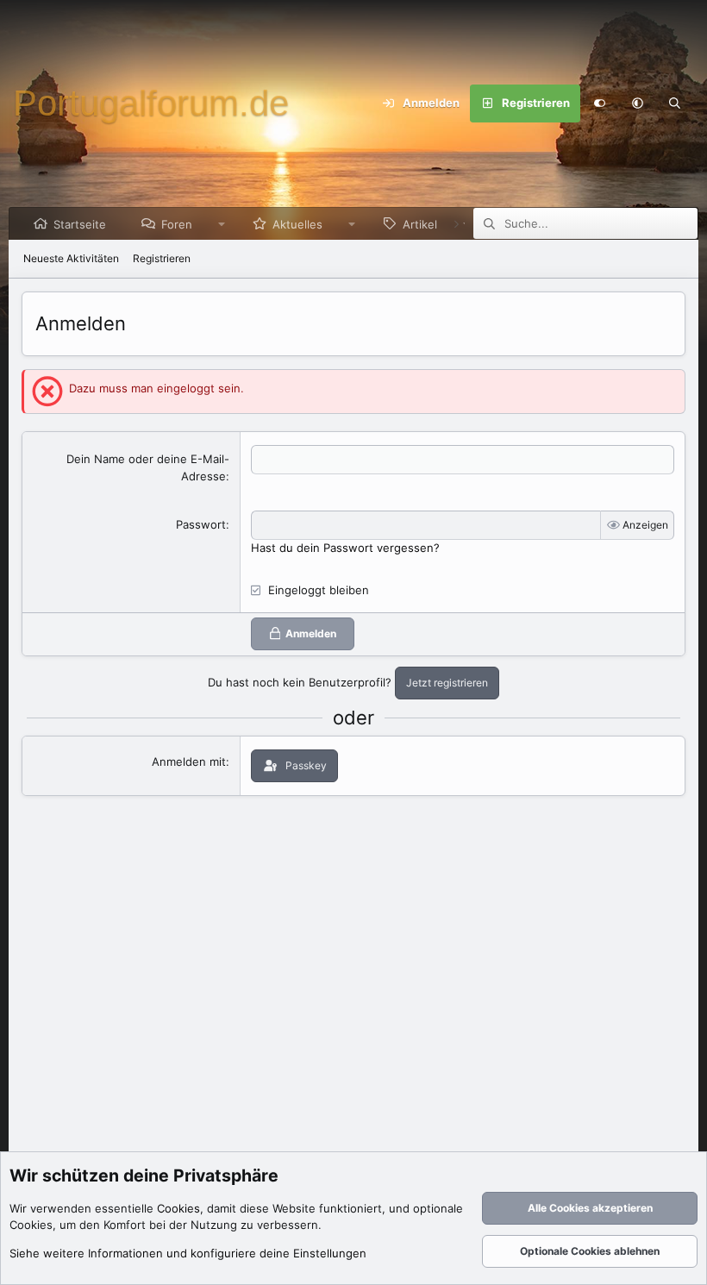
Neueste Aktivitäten (71, 258)
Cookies (178, 1208)
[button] (637, 103)
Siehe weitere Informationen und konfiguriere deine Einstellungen (187, 1253)
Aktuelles (297, 224)
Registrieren (162, 258)
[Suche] (675, 103)
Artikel (420, 224)
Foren (176, 224)
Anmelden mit (189, 761)
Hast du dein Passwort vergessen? (345, 548)
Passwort (201, 524)
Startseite (79, 224)
